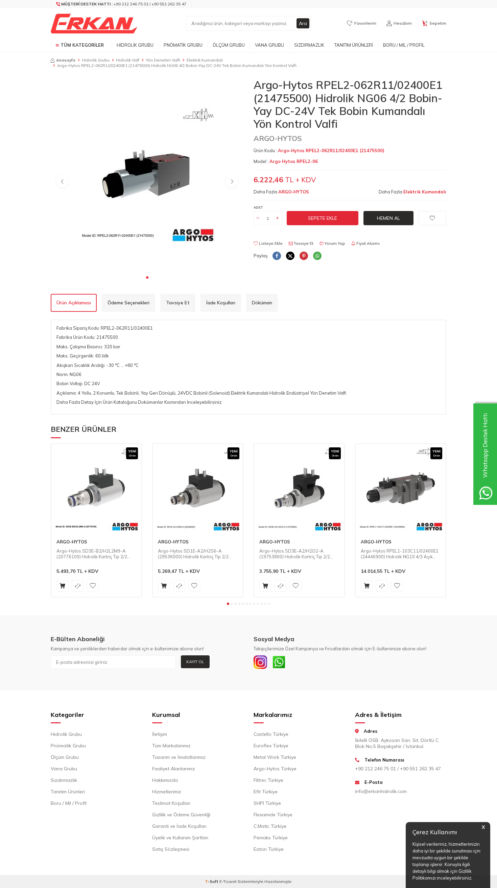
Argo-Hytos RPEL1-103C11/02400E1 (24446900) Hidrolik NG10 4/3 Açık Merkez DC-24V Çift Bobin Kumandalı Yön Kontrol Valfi (400, 554)
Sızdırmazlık (309, 45)
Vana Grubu (269, 45)
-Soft (212, 881)
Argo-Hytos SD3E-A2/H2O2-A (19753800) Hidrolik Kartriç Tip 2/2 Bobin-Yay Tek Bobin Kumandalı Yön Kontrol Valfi (296, 554)
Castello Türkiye (271, 734)
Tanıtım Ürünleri (353, 45)
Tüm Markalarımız (171, 746)
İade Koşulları (220, 303)
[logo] (94, 23)
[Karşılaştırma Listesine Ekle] (78, 586)
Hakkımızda (165, 780)
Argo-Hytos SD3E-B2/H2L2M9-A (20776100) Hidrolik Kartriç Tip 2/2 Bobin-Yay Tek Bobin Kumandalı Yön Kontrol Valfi (93, 554)
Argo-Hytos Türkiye (275, 769)
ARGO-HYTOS (278, 138)
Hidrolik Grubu (135, 45)
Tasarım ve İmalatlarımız (179, 757)
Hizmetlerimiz (166, 792)
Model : (286, 161)
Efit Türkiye (266, 792)
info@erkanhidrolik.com (381, 791)
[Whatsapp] (279, 662)
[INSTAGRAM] (260, 662)
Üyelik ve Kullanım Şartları (180, 838)
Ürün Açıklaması (73, 303)
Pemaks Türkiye (271, 838)
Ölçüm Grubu (229, 45)
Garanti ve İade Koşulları (179, 826)
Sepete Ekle (322, 218)
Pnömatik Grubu (183, 45)
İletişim (159, 734)
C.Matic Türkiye (270, 826)
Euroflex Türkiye (271, 746)
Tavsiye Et (303, 243)
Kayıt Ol (195, 661)
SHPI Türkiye (267, 803)
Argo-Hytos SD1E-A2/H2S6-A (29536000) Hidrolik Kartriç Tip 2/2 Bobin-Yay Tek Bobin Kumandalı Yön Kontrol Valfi (195, 554)
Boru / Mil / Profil (404, 45)
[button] (147, 277)
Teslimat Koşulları (171, 803)
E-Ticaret (228, 881)
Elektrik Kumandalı (205, 60)
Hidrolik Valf (127, 60)
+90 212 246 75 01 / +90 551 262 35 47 (398, 769)
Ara (303, 23)
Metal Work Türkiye (275, 757)
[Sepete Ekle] (62, 586)
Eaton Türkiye (269, 849)
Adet (258, 207)
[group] (147, 174)
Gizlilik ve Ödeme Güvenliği (181, 815)
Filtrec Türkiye (268, 780)
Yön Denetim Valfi (163, 60)
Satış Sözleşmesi (170, 849)
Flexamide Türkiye (273, 815)
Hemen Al (388, 218)
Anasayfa (65, 60)
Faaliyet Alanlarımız (173, 769)
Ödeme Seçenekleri (128, 303)
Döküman (262, 303)
